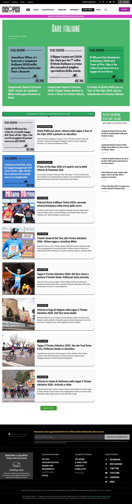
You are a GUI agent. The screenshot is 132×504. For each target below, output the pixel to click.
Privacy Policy (76, 441)
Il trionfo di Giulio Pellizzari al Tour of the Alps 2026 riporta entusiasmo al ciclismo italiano (105, 90)
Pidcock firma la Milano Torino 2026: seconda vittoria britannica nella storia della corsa (61, 204)
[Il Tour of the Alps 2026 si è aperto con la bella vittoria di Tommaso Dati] (18, 171)
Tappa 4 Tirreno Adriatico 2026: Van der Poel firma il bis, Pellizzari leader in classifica (64, 347)
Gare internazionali (64, 38)
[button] (105, 9)
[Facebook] (100, 2)
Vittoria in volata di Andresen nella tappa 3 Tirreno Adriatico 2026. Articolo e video (64, 383)
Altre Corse (16, 36)
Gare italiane (42, 198)
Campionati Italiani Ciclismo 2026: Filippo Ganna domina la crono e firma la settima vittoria (66, 90)
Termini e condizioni (104, 490)
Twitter (114, 468)
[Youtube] (110, 2)
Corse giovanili (46, 38)
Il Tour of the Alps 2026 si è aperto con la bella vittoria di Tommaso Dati (62, 168)
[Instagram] (103, 2)
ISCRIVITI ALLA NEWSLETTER (117, 437)
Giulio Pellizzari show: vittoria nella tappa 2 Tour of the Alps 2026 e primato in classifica (64, 132)
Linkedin (114, 477)
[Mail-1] (113, 2)
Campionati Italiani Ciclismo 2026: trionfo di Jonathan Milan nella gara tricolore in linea (24, 92)
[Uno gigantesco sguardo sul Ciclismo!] (11, 9)
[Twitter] (107, 2)
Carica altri (48, 408)
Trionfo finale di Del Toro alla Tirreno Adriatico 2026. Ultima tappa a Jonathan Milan (62, 240)
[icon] (28, 9)
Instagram (116, 464)
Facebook (115, 459)
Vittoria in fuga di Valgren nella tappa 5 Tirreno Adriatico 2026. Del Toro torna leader (62, 311)
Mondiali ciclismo (84, 38)
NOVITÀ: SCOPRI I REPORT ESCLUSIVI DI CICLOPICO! (66, 16)
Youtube (114, 473)
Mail (112, 482)
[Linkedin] (106, 477)
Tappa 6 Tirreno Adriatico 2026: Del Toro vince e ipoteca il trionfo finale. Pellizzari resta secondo (63, 275)
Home (9, 36)
